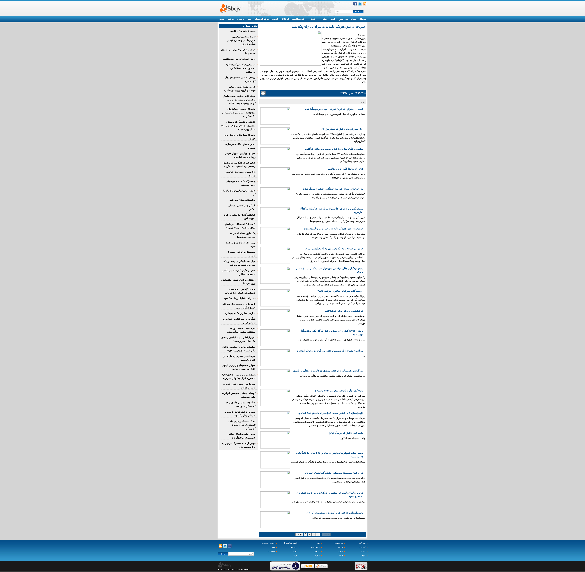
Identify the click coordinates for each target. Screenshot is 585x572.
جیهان (363, 555)
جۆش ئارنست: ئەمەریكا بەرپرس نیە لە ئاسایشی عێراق (334, 248)
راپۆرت (340, 551)
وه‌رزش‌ (340, 547)
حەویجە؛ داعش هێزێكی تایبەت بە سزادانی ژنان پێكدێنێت (333, 228)
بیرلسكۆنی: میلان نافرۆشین (242, 200)
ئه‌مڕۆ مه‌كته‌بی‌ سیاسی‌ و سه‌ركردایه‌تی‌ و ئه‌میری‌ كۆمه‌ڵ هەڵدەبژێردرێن (241, 40)
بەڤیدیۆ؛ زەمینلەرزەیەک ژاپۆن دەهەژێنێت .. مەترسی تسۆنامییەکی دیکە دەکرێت (238, 113)
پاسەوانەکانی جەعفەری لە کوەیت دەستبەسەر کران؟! (334, 512)
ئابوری (295, 551)
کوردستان (362, 547)
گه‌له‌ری (317, 555)
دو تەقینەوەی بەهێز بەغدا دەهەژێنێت (344, 310)
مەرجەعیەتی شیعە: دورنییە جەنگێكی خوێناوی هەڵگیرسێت (332, 188)
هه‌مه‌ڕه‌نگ (293, 547)
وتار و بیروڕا (339, 543)
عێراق (363, 551)
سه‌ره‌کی (362, 543)
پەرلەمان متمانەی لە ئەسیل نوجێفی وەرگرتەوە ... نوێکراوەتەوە (330, 350)
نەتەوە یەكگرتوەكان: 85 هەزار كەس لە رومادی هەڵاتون (334, 148)
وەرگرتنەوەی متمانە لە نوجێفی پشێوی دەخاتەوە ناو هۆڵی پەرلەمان (328, 370)
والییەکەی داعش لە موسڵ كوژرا (346, 432)
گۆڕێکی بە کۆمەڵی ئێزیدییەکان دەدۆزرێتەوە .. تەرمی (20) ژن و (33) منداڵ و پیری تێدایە (238, 125)
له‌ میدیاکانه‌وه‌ (315, 547)
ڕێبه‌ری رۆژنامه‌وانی (268, 543)
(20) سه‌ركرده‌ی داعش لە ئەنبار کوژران (342, 128)
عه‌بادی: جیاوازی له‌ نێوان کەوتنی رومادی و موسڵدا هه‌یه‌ (334, 108)
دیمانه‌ (341, 555)
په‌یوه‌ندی (271, 551)
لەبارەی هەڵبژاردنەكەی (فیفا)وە (240, 313)
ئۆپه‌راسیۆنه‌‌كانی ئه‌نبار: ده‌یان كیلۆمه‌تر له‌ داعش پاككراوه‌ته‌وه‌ (330, 413)
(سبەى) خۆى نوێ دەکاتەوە (242, 31)
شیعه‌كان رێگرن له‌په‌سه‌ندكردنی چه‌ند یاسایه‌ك (338, 390)
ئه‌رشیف (294, 555)
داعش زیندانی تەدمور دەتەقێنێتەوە (239, 59)
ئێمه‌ (273, 547)
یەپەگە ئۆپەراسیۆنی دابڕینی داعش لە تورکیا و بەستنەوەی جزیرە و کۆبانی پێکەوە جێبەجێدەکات (239, 100)
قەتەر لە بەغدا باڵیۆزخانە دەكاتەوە (345, 168)
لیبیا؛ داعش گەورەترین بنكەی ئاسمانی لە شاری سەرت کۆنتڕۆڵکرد (241, 425)
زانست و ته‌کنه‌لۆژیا (290, 543)
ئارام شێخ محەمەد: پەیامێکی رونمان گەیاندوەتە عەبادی (334, 472)
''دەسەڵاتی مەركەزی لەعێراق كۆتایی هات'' (340, 290)
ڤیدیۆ (318, 543)
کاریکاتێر (317, 551)
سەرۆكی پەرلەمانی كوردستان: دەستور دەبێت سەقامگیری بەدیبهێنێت (240, 68)
